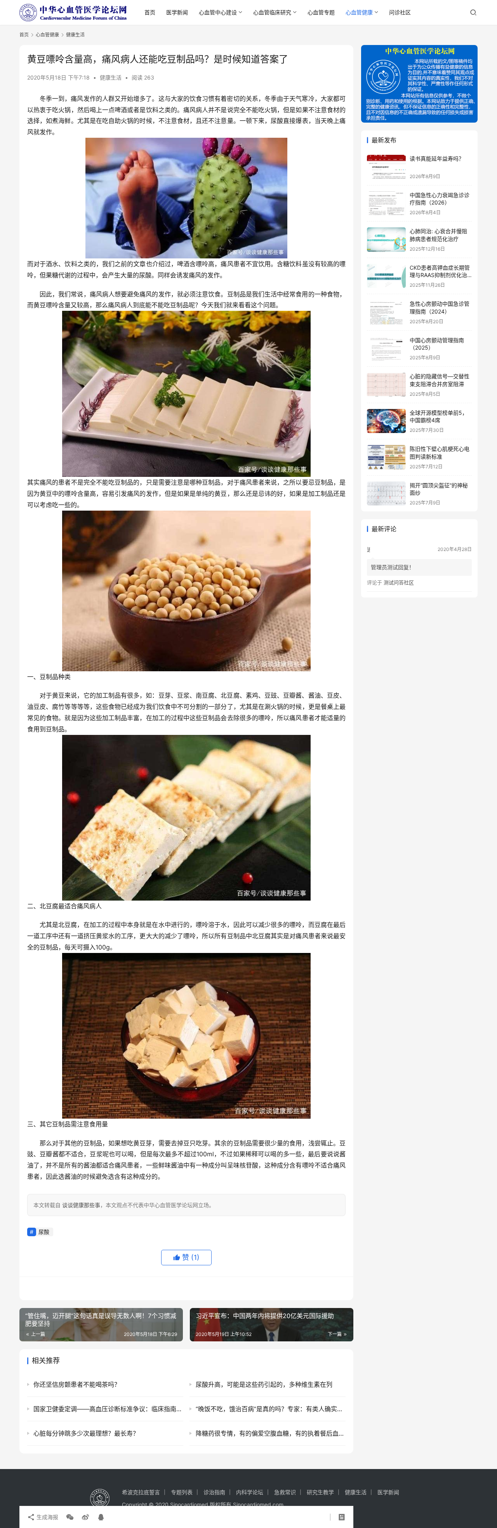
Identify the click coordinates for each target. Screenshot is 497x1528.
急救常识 (285, 1492)
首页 (149, 12)
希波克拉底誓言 (141, 1492)
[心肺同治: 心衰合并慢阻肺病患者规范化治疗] (386, 239)
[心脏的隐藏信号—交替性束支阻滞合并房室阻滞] (386, 384)
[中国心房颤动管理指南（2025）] (386, 348)
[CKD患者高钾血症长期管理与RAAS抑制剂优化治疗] (386, 276)
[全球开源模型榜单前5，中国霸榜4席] (386, 421)
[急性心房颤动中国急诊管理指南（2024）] (386, 312)
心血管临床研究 (272, 12)
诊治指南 (214, 1492)
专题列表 (182, 1492)
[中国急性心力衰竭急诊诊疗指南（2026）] (386, 203)
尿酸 (43, 1231)
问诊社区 (400, 12)
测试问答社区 (399, 582)
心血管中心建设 (218, 12)
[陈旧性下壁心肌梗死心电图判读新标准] (386, 457)
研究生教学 (320, 1492)
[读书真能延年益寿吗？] (386, 167)
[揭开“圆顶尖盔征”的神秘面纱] (386, 494)
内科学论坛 (249, 1492)
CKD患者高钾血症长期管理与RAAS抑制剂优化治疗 (440, 275)
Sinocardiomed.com (258, 1504)
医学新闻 (177, 12)
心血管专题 (321, 12)
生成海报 (46, 1517)
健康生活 (111, 77)
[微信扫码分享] (70, 1517)
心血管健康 (359, 12)
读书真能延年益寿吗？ (437, 158)
